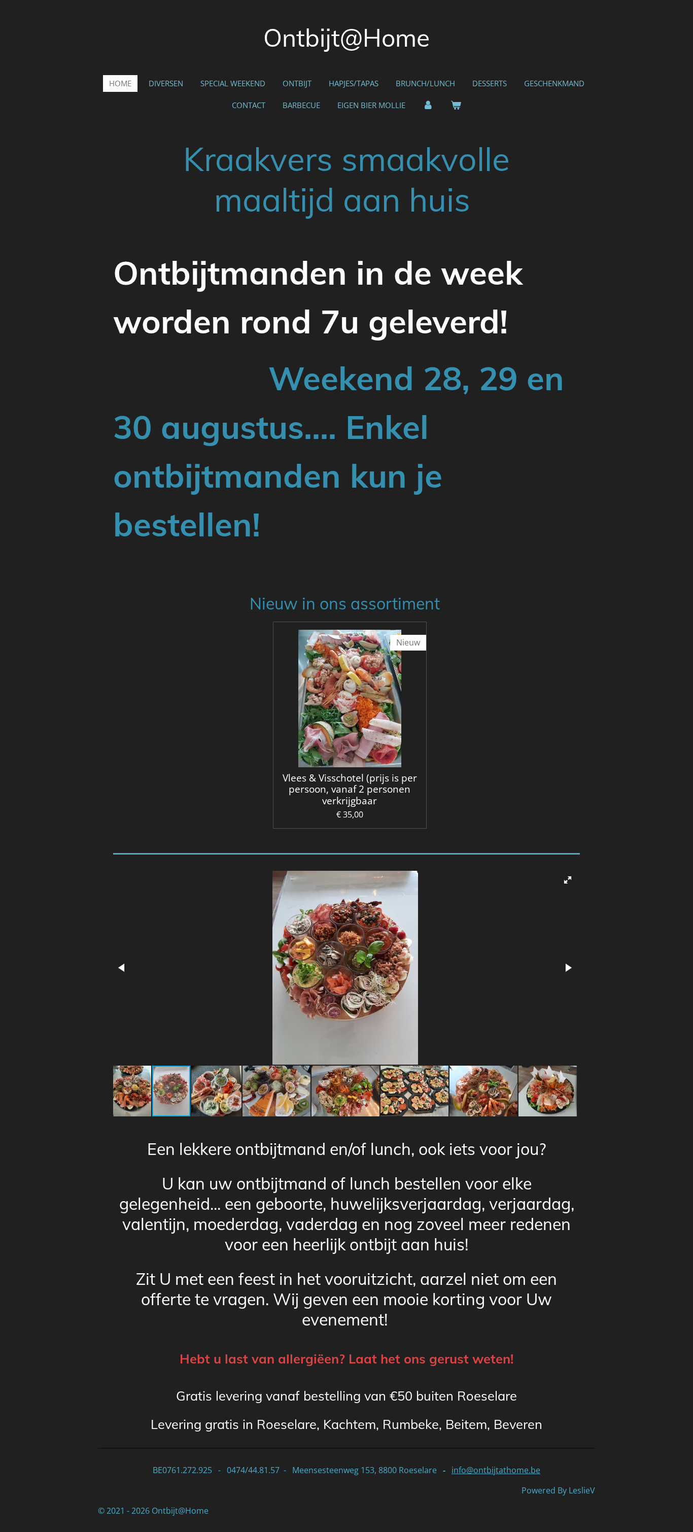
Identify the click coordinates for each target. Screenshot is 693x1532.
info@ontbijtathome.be (496, 1470)
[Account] (428, 105)
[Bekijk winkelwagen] (455, 105)
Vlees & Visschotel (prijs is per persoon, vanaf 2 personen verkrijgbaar (350, 789)
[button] (568, 880)
